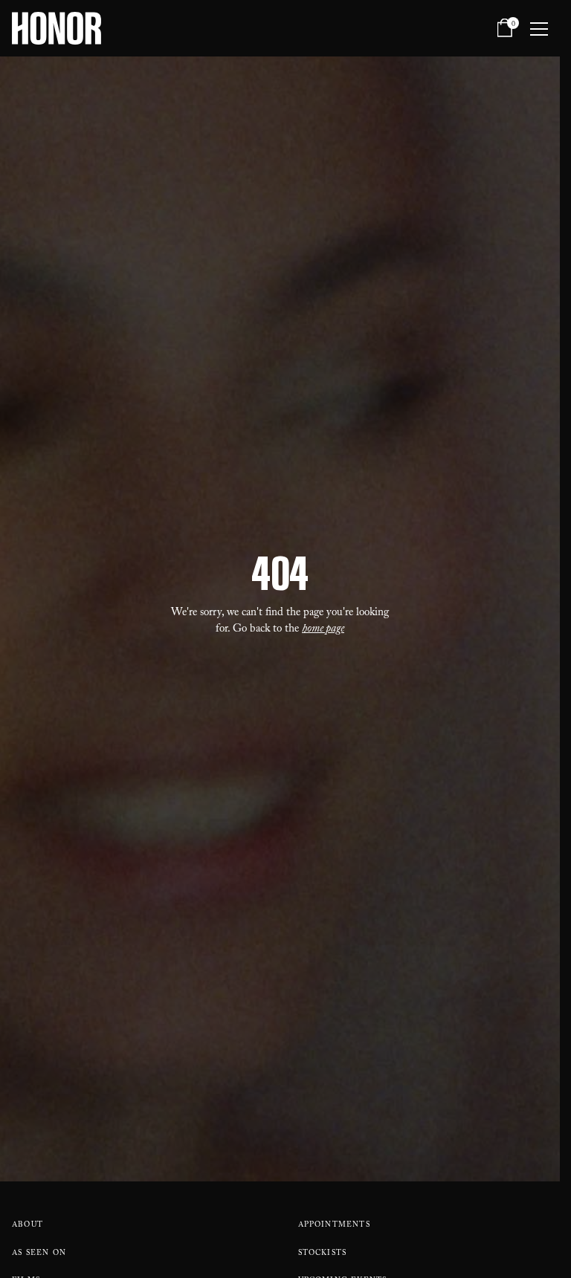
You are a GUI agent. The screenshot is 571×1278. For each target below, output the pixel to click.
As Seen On (39, 1253)
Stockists (322, 1253)
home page (323, 630)
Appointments (334, 1225)
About (27, 1225)
